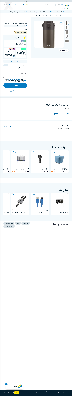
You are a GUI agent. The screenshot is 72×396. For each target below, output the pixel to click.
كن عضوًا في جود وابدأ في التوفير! (10, 32)
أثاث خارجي (55, 15)
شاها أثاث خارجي (9, 223)
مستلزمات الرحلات (48, 15)
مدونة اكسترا (13, 8)
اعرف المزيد (13, 56)
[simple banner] (67, 4)
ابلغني (15, 85)
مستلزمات (60, 15)
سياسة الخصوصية (17, 79)
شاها (26, 21)
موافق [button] (17, 392)
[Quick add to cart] (53, 152)
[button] (67, 23)
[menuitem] (67, 23)
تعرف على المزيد (34, 392)
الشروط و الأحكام (10, 79)
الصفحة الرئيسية (66, 15)
